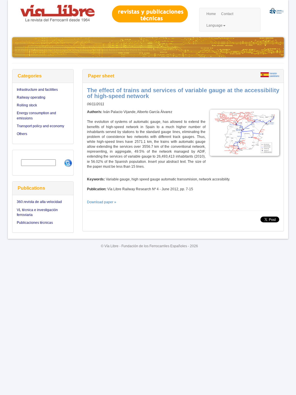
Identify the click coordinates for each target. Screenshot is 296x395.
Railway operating (31, 97)
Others (22, 134)
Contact (227, 14)
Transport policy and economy (40, 126)
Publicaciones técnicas (35, 223)
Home (211, 14)
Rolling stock (27, 105)
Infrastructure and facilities (37, 90)
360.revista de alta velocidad (39, 202)
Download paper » (101, 202)
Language (214, 25)
